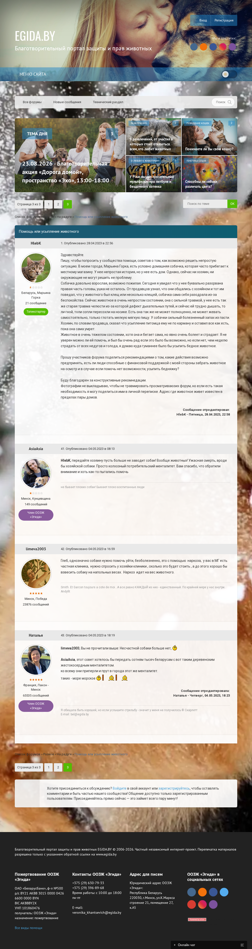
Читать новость (126, 528)
